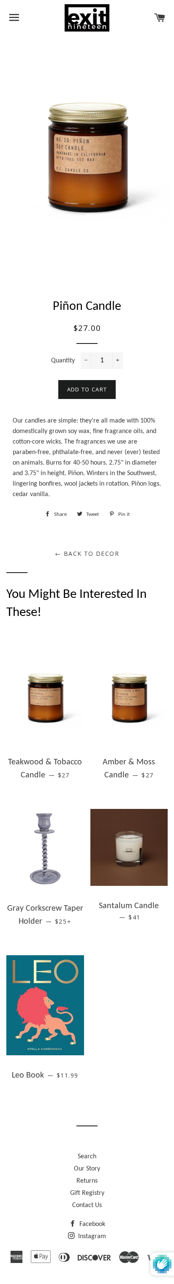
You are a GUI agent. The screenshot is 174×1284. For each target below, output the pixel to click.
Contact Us (87, 1205)
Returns (87, 1181)
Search (87, 1156)
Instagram (91, 1236)
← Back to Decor (87, 553)
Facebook (91, 1224)
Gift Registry (87, 1193)
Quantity (63, 360)
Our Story (87, 1168)
